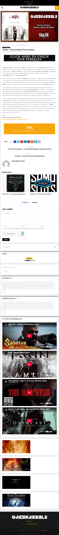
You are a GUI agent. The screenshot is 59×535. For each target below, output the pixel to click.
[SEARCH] (55, 247)
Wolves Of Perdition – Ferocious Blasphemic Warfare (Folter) (29, 149)
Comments (25, 202)
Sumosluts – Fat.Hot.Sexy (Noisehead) (40, 194)
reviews (34, 202)
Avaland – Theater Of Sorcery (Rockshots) (29, 156)
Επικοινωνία (29, 521)
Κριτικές (8, 47)
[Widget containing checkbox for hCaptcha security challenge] (14, 234)
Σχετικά (22, 533)
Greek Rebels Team (8, 51)
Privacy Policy (28, 533)
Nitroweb (45, 530)
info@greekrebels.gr (32, 524)
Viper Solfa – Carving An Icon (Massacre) (13, 194)
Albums (4, 47)
